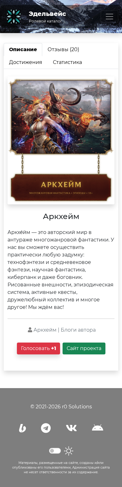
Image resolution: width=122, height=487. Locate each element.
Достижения (25, 62)
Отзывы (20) (63, 49)
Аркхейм (45, 330)
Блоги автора (78, 330)
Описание (23, 49)
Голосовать (38, 348)
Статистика (67, 62)
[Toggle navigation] (109, 16)
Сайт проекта (84, 348)
